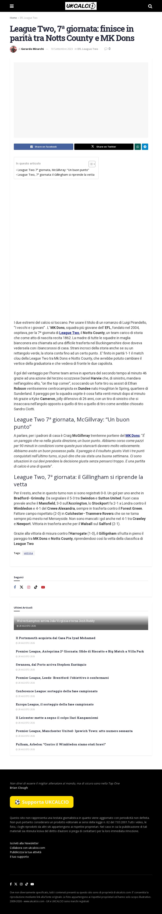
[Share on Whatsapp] (138, 147)
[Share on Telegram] (145, 147)
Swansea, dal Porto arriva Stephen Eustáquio (51, 664)
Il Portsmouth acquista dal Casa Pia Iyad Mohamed (55, 638)
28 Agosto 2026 (27, 625)
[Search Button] (150, 6)
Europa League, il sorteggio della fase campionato (55, 704)
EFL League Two (29, 17)
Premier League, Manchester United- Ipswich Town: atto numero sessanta (74, 731)
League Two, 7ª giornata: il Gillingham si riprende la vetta (56, 174)
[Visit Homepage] (81, 6)
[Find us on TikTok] (26, 884)
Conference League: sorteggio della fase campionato (57, 691)
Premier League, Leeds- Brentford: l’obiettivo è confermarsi (62, 678)
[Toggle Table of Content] (90, 164)
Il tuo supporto (19, 856)
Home (13, 17)
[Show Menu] (12, 6)
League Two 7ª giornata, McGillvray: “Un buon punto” (53, 170)
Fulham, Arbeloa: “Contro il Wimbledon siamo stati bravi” (61, 744)
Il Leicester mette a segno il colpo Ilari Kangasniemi (57, 718)
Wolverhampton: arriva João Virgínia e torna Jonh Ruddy (56, 621)
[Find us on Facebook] (15, 587)
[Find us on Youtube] (43, 587)
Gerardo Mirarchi (32, 49)
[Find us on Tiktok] (35, 587)
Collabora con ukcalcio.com (27, 848)
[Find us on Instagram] (28, 587)
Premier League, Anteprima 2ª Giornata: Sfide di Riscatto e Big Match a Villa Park (80, 651)
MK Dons (132, 435)
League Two (69, 333)
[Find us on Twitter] (21, 587)
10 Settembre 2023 (62, 49)
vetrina (28, 553)
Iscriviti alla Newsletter (24, 843)
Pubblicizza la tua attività (25, 852)
